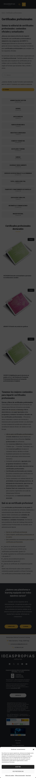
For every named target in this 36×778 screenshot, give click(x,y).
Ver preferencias (18, 771)
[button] (33, 749)
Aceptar (18, 767)
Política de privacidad (20, 775)
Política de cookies (9, 775)
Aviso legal (28, 775)
